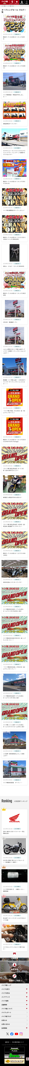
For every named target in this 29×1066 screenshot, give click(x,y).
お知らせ (4, 1020)
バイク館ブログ (10, 6)
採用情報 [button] (4, 1028)
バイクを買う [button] (6, 989)
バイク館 (4, 6)
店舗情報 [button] (4, 1005)
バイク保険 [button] (5, 1001)
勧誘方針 (7, 1042)
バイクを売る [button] (6, 993)
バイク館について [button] (7, 1009)
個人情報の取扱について (18, 1042)
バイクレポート (6, 1012)
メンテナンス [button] (6, 997)
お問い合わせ (6, 1024)
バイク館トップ (6, 985)
